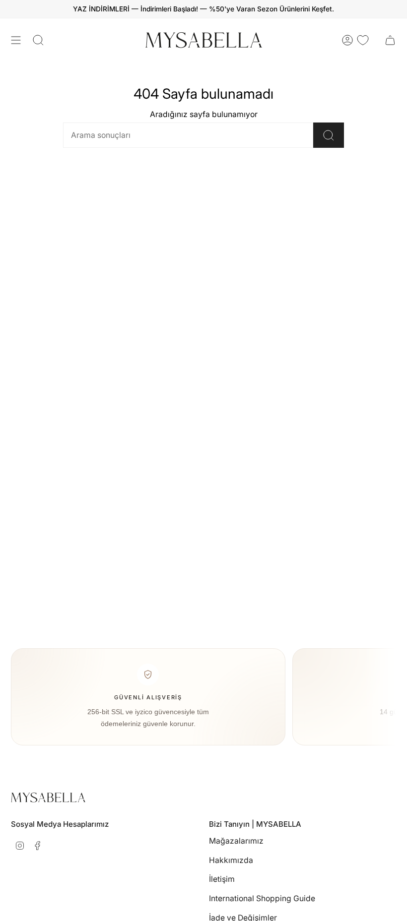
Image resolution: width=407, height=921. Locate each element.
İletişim (222, 879)
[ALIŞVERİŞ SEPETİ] (390, 40)
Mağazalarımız (236, 841)
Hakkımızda (231, 860)
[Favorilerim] (363, 40)
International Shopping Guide (262, 898)
